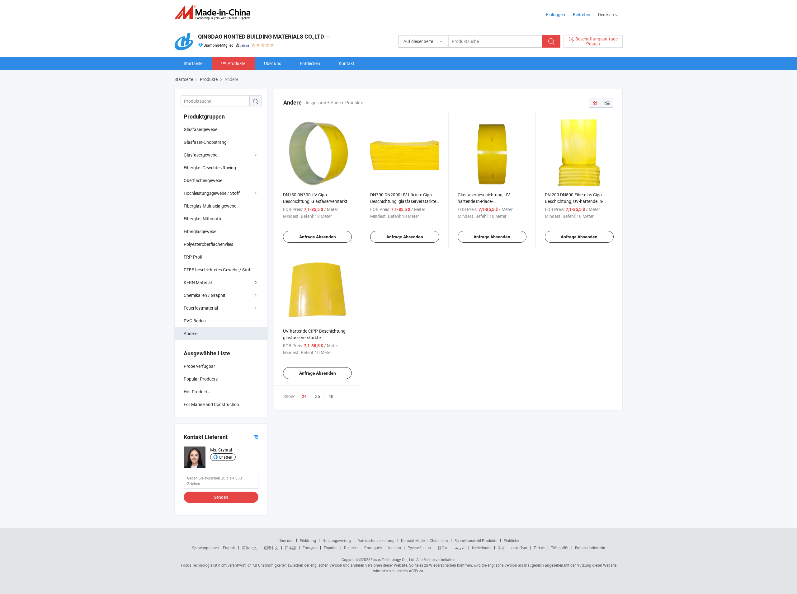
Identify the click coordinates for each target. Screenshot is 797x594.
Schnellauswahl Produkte (476, 540)
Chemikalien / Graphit (204, 295)
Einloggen (555, 14)
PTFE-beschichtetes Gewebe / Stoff (218, 270)
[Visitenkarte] (255, 437)
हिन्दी (501, 547)
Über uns (272, 63)
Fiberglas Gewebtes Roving (210, 168)
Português (373, 547)
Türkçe (539, 547)
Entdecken (310, 63)
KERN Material (198, 282)
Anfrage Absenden (317, 236)
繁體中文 (270, 547)
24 (304, 396)
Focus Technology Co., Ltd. (392, 559)
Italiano (394, 547)
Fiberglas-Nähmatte (203, 219)
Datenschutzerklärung (375, 540)
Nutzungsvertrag (337, 540)
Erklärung (308, 540)
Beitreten (581, 14)
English (229, 547)
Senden (221, 497)
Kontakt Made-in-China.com (424, 540)
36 (317, 396)
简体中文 (249, 547)
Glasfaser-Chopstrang (205, 142)
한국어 (443, 547)
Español (330, 547)
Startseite (193, 63)
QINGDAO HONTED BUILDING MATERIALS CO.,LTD (261, 36)
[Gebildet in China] (214, 12)
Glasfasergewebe (200, 129)
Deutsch (351, 547)
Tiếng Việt (559, 547)
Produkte (236, 63)
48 (330, 396)
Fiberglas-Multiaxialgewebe (210, 206)
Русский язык (419, 547)
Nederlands (481, 547)
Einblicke (511, 540)
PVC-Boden (195, 321)
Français (310, 547)
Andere (190, 333)
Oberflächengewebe (203, 180)
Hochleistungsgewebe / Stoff (212, 193)
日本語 (290, 547)
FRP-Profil (193, 257)
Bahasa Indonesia (590, 547)
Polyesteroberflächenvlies (208, 244)
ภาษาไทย (519, 547)
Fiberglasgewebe (200, 231)
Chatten (225, 457)
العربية (460, 547)
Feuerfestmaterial (201, 308)
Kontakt (346, 63)
